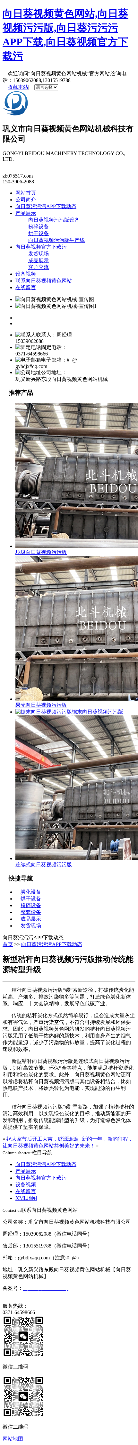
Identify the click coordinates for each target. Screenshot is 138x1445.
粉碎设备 (38, 226)
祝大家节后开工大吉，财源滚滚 (42, 1139)
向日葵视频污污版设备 (54, 220)
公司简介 (25, 199)
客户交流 (38, 267)
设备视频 (25, 274)
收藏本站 (18, 87)
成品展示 (38, 260)
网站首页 (25, 193)
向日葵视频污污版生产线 (56, 240)
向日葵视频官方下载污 (41, 247)
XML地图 (26, 1198)
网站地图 (13, 1438)
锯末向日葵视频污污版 (97, 711)
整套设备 (31, 912)
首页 (8, 944)
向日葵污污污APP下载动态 (45, 206)
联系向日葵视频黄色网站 (43, 280)
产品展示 (25, 213)
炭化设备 (31, 892)
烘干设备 (38, 233)
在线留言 (25, 287)
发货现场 (38, 253)
